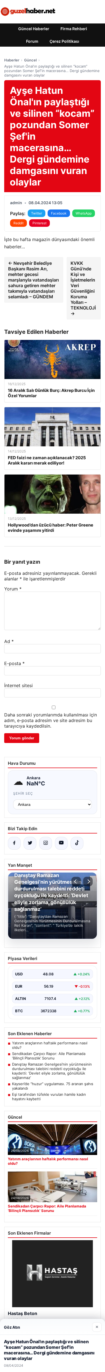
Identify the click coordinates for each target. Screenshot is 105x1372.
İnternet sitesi (18, 685)
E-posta (14, 663)
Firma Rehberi (73, 28)
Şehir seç (23, 793)
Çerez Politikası (64, 41)
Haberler (11, 60)
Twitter (36, 213)
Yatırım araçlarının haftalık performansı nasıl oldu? (49, 1045)
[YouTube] (61, 843)
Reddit (18, 223)
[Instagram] (45, 843)
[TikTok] (77, 843)
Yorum (13, 589)
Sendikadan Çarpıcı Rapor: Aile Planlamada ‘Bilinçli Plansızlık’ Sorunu (48, 1055)
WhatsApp (84, 213)
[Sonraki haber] (88, 881)
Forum (32, 41)
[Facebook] (14, 843)
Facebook (59, 213)
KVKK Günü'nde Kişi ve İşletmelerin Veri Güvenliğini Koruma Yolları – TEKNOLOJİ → (83, 288)
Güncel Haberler (33, 28)
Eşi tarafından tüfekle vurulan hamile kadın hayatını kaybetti (49, 1096)
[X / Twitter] (30, 843)
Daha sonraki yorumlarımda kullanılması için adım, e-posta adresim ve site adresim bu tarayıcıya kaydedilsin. (50, 720)
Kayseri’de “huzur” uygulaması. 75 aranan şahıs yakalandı (52, 1086)
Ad (9, 641)
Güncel (30, 60)
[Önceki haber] (76, 881)
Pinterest (39, 223)
